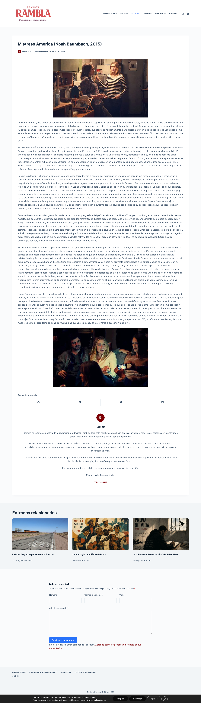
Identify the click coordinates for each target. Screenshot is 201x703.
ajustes (102, 700)
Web (121, 595)
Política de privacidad (85, 672)
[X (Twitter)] (79, 402)
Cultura (135, 14)
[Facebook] (38, 402)
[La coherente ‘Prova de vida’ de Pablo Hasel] (161, 534)
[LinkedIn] (162, 402)
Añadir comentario (59, 608)
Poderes (124, 14)
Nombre (53, 595)
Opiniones (147, 14)
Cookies (16, 676)
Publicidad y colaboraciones (43, 672)
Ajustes (154, 699)
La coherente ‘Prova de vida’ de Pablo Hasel (156, 554)
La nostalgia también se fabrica (89, 554)
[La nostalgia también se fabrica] (100, 534)
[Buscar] (183, 14)
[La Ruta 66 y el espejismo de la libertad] (40, 534)
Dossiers (173, 14)
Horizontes (160, 14)
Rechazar (137, 699)
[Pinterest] (121, 402)
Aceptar (120, 699)
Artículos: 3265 (100, 482)
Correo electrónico (93, 595)
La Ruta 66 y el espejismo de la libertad (33, 554)
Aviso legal (65, 672)
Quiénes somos (110, 14)
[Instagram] (188, 14)
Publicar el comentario (63, 640)
